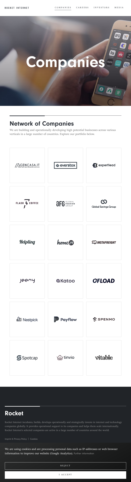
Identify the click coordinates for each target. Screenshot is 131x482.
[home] (17, 8)
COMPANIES (63, 8)
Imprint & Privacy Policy (16, 439)
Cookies (34, 439)
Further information (84, 453)
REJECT (65, 466)
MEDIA (119, 8)
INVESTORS (102, 8)
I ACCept (65, 475)
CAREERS (82, 8)
